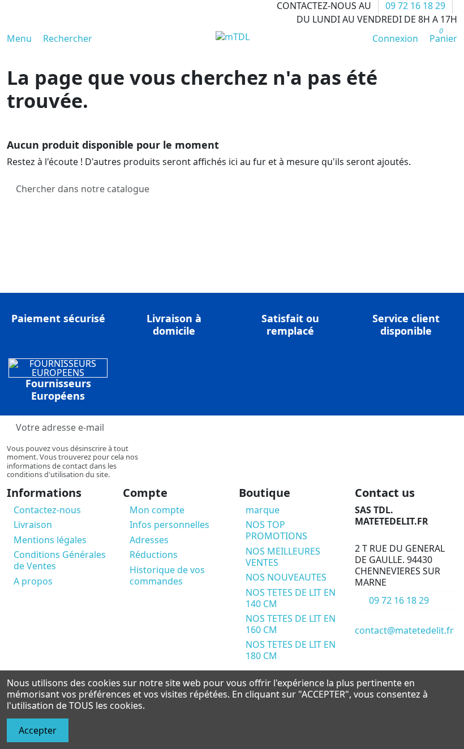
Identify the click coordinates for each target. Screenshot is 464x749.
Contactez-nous (47, 510)
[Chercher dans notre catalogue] (448, 189)
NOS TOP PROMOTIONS (276, 530)
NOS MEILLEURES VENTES (283, 556)
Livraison (33, 524)
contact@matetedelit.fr (404, 630)
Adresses (149, 539)
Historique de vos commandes (167, 575)
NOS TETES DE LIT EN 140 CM (291, 598)
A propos (33, 581)
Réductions (154, 554)
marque (263, 510)
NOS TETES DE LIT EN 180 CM (291, 650)
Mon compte (157, 510)
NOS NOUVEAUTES (286, 577)
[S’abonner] (448, 427)
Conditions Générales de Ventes (60, 560)
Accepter (38, 730)
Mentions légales (50, 539)
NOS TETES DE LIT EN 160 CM (291, 624)
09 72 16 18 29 (399, 600)
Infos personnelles (169, 524)
